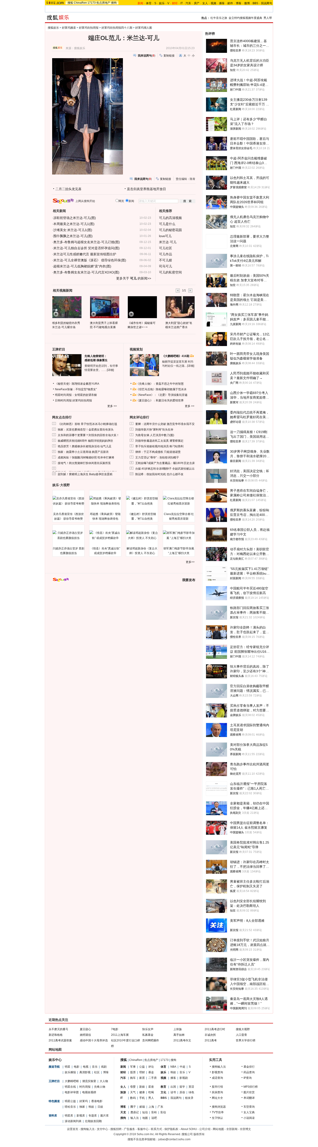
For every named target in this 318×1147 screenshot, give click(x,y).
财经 (123, 1072)
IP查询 (248, 1078)
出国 (173, 1086)
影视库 (81, 1115)
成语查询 (217, 1078)
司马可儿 (165, 266)
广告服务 (129, 1129)
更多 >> (112, 406)
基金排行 (249, 1066)
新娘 (142, 1086)
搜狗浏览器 (219, 1106)
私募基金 (147, 1034)
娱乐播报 (70, 1072)
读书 (173, 1092)
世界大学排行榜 (245, 1040)
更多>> (190, 562)
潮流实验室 (89, 1081)
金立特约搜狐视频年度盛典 (245, 18)
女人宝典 (249, 1112)
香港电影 (96, 1101)
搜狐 (70, 2)
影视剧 (183, 1078)
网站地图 (218, 1129)
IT (181, 3)
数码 (133, 1098)
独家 (82, 1106)
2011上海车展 (120, 1034)
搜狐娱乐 (53, 27)
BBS (255, 3)
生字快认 (217, 1118)
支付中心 (102, 1129)
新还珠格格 (56, 1034)
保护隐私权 (171, 1129)
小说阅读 (249, 1118)
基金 (151, 1072)
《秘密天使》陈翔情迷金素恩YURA (77, 383)
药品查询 (249, 1072)
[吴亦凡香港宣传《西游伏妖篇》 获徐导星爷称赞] (68, 501)
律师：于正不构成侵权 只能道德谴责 (158, 452)
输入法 (134, 1118)
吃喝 (151, 1092)
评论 (151, 1066)
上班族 (177, 1029)
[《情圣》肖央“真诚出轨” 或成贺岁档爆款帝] (105, 535)
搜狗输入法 (219, 1066)
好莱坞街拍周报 (88, 27)
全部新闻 (231, 1129)
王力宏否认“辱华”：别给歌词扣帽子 (157, 457)
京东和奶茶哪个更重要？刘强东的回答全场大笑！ (88, 435)
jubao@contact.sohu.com (174, 1139)
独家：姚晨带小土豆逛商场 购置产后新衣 (83, 452)
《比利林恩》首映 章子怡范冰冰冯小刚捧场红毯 (87, 424)
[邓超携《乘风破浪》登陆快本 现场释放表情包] (105, 501)
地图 (145, 1118)
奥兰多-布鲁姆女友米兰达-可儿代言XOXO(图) (86, 272)
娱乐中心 (55, 1060)
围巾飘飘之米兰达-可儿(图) (73, 236)
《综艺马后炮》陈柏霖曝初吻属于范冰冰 (161, 389)
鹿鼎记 (134, 1112)
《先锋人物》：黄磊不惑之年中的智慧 (160, 383)
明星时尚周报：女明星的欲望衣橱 (76, 395)
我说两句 (266, 3)
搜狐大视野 (243, 1029)
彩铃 (154, 1112)
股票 (133, 1072)
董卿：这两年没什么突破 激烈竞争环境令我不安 (165, 424)
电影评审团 (72, 1092)
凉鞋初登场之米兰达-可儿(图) (74, 218)
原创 (182, 1092)
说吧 (154, 1118)
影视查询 (217, 1072)
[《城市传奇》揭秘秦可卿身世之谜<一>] (142, 307)
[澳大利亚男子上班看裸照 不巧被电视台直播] (104, 307)
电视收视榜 (89, 1092)
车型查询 (249, 1106)
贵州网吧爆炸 (150, 1040)
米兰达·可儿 (167, 242)
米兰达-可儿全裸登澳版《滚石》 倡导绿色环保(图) (89, 260)
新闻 (123, 1066)
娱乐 (162, 3)
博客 (238, 3)
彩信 (163, 1112)
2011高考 (211, 1040)
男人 (151, 1098)
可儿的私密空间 (170, 272)
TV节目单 (218, 1112)
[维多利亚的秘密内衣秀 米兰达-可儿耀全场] (66, 307)
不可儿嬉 (165, 260)
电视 (85, 1066)
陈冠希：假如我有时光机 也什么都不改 (159, 474)
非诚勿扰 (210, 1034)
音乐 (95, 1066)
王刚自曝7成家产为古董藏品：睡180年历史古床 (165, 463)
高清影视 (85, 1072)
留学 (182, 1086)
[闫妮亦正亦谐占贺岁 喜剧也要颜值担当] (68, 535)
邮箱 (142, 1106)
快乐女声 (147, 1029)
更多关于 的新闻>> (133, 278)
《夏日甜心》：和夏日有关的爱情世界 (160, 400)
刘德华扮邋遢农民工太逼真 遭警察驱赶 (159, 440)
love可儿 (165, 236)
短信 (145, 1112)
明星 (67, 1066)
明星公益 (70, 1101)
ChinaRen (80, 2)
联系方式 (156, 1129)
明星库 (69, 1115)
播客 (222, 3)
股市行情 (217, 1086)
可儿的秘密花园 (170, 230)
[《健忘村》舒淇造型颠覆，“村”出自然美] (142, 501)
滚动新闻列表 (73, 1121)
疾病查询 (217, 1092)
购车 (133, 1078)
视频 (213, 3)
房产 (197, 3)
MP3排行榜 (251, 1086)
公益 (142, 1066)
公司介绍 (204, 1129)
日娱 (100, 1106)
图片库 (104, 1115)
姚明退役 (85, 1034)
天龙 (123, 1112)
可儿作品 (165, 254)
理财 (142, 1072)
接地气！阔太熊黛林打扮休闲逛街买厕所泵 (84, 463)
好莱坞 (83, 1101)
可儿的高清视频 (170, 218)
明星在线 (70, 1086)
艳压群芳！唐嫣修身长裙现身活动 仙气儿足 (85, 446)
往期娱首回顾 (93, 1121)
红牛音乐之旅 (218, 18)
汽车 (188, 3)
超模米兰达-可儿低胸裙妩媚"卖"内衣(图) (82, 266)
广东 (160, 1106)
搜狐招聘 (116, 1129)
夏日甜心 (85, 1029)
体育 (149, 3)
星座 (151, 1086)
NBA (173, 1066)
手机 (142, 1098)
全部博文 (245, 1129)
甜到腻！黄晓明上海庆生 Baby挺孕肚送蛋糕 (85, 474)
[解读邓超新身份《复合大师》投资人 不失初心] (142, 535)
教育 (163, 1086)
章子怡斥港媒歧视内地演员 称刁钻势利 (159, 446)
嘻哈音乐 (70, 1106)
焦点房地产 (103, 2)
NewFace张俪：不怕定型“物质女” (76, 389)
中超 (182, 1066)
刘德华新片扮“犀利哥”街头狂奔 (154, 429)
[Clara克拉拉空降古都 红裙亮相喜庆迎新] (179, 501)
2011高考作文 (182, 1040)
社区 (97, 1072)
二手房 (152, 1078)
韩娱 (91, 1106)
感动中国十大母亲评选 (94, 1040)
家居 (142, 1078)
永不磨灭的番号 (58, 1029)
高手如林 (179, 1034)
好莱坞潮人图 (143, 27)
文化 (163, 1092)
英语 (191, 1086)
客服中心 (143, 1129)
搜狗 (114, 2)
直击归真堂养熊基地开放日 (146, 189)
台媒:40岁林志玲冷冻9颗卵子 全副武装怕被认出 (165, 468)
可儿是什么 (167, 224)
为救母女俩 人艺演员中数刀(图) (154, 435)
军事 (133, 1066)
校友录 (189, 1098)
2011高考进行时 (215, 1029)
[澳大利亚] (179, 307)
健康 (142, 1092)
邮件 (230, 3)
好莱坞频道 (69, 27)
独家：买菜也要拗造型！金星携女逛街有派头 (86, 429)
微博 (247, 3)
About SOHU (189, 1129)
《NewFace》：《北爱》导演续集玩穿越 (161, 395)
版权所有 (199, 1134)
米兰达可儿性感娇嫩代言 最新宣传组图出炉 (84, 254)
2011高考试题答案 (60, 1040)
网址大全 (217, 1098)
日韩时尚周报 (63, 400)
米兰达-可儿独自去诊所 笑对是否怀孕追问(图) (86, 248)
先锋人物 (99, 1086)
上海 (151, 1106)
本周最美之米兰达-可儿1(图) (74, 224)
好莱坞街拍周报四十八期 (116, 27)
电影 (76, 1066)
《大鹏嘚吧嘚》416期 (176, 356)
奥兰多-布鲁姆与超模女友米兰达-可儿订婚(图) (86, 242)
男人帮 (268, 18)
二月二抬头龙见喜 (68, 189)
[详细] (110, 370)
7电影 (114, 1029)
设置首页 (72, 1129)
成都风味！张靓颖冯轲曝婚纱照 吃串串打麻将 (86, 457)
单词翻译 (249, 1098)
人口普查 (241, 1034)
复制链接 (169, 55)
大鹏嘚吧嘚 (72, 1081)
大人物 (104, 1081)
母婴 (133, 1086)
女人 (205, 3)
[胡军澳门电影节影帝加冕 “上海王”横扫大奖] (179, 535)
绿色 (191, 1092)
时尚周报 (85, 1086)
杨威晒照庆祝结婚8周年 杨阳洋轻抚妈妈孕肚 (85, 440)
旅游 (123, 1092)
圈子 (133, 1106)
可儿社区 (165, 248)
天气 (133, 1092)
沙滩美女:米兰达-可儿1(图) (72, 230)
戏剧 (104, 1066)
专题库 (92, 1115)
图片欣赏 (249, 1092)
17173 (92, 2)
